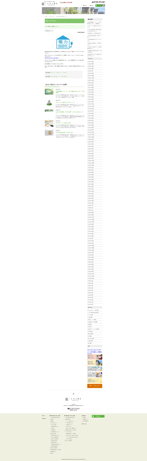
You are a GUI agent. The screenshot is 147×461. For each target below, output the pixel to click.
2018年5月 (90, 205)
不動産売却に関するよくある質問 (55, 449)
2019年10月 (90, 165)
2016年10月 (90, 250)
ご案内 (89, 317)
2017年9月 (90, 224)
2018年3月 (90, 210)
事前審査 (97, 349)
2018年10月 (90, 193)
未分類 (89, 331)
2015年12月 (90, 273)
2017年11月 (90, 219)
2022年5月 (90, 92)
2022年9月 (90, 82)
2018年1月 (90, 214)
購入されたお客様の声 (68, 440)
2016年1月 (90, 271)
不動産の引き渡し (54, 442)
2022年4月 (90, 94)
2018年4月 (90, 207)
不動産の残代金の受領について (56, 444)
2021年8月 (90, 113)
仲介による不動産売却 (54, 437)
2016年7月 (90, 257)
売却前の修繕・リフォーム (55, 431)
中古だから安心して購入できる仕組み (72, 435)
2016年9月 (90, 252)
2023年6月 (90, 61)
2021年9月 (90, 111)
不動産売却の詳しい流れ (55, 435)
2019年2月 (90, 184)
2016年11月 (90, 247)
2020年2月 (90, 155)
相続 (99, 352)
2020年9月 (90, 139)
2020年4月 (90, 151)
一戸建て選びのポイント (70, 422)
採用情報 (84, 417)
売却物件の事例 (52, 451)
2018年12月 (90, 188)
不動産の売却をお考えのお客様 (55, 415)
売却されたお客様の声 (53, 447)
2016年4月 (90, 264)
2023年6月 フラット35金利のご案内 (94, 33)
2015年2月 (90, 297)
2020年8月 (90, 141)
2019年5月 (90, 177)
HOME (46, 16)
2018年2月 (90, 212)
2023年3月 (90, 68)
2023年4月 (90, 66)
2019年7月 (90, 172)
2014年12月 (90, 302)
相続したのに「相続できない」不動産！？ (59, 72)
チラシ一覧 (84, 423)
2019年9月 (90, 167)
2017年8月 (90, 226)
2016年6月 (90, 259)
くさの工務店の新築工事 (92, 312)
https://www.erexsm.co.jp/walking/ (51, 57)
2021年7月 (90, 115)
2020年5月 (90, 148)
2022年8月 (90, 85)
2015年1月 (90, 299)
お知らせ (44, 418)
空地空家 (89, 340)
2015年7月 (90, 285)
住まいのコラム (51, 16)
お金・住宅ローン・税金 (92, 310)
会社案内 (84, 415)
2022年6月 (90, 89)
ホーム (44, 415)
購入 (89, 343)
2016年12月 (90, 245)
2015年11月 (90, 276)
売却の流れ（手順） (53, 433)
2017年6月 (90, 231)
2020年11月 (90, 134)
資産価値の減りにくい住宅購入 (71, 433)
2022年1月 (90, 101)
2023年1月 (90, 73)
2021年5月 (90, 120)
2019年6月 (90, 174)
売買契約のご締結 (54, 440)
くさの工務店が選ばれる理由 (54, 417)
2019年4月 (90, 179)
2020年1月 (90, 158)
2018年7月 (90, 200)
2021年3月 (90, 125)
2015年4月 (90, 292)
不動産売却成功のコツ (54, 426)
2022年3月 (90, 96)
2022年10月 (90, 80)
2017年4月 (90, 236)
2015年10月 (90, 278)
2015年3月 (90, 295)
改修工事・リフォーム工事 (92, 329)
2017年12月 (90, 217)
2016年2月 (90, 269)
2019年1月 (90, 186)
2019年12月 (90, 160)
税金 (91, 353)
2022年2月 (90, 99)
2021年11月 (90, 106)
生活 (89, 336)
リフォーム (91, 349)
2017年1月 (90, 243)
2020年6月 (90, 146)
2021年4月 (90, 122)
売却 (89, 326)
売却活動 (51, 419)
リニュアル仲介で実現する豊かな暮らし (72, 437)
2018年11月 (90, 191)
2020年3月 (90, 153)
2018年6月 (90, 203)
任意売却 (52, 428)
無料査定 (51, 453)
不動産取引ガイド (49, 30)
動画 (89, 324)
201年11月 (90, 304)
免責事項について (85, 419)
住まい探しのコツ (69, 426)
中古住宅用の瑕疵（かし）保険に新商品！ (59, 76)
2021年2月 (90, 127)
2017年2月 (90, 240)
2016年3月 (90, 266)
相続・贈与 (90, 338)
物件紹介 (89, 333)
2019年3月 (90, 181)
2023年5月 (90, 63)
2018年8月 (90, 198)
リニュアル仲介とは (68, 431)
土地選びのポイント (69, 424)
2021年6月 (90, 118)
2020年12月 (90, 132)
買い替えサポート (54, 422)
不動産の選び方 (67, 419)
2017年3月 (90, 238)
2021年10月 (90, 108)
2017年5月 (90, 233)
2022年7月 (90, 87)
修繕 (94, 352)
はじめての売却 (53, 424)
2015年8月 (90, 283)
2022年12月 (90, 75)
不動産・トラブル (91, 319)
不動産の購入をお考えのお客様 (70, 415)
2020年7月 (90, 144)
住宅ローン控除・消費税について (71, 428)
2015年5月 (90, 290)
